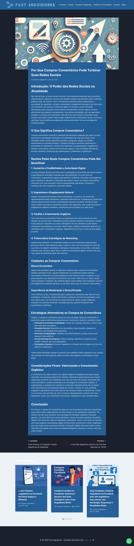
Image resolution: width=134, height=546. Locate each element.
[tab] (63, 519)
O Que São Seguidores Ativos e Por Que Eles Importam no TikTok (88, 444)
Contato (116, 5)
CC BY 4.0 (88, 540)
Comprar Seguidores (40, 79)
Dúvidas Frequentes (84, 5)
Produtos (62, 5)
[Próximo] (115, 491)
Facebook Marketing (38, 66)
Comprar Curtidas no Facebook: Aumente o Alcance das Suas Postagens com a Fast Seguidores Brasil (64, 497)
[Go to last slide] (19, 491)
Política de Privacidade (102, 5)
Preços (71, 5)
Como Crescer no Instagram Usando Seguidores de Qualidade (42, 444)
